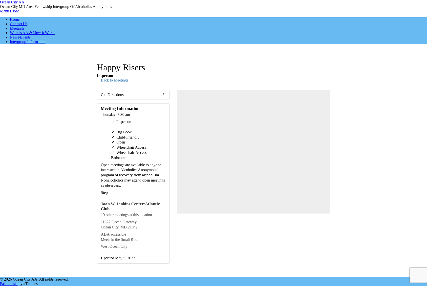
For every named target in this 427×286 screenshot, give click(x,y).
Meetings (17, 28)
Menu (4, 11)
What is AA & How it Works (32, 33)
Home (15, 19)
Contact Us (18, 24)
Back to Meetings (114, 80)
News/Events (20, 37)
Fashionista (9, 284)
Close (14, 11)
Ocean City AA (12, 2)
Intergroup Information (27, 42)
